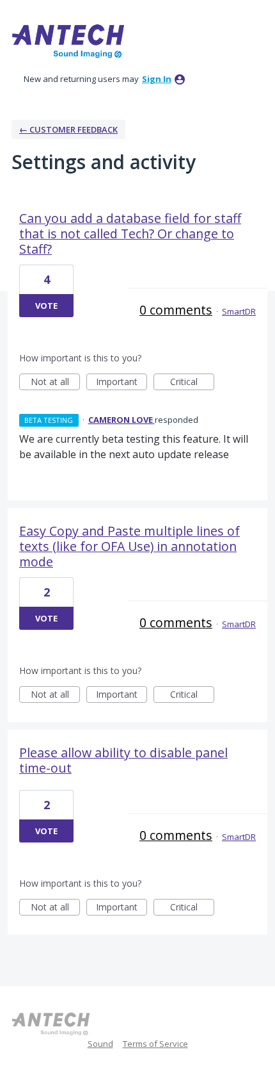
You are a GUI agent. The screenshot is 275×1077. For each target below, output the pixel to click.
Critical (192, 382)
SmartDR (239, 311)
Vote (46, 305)
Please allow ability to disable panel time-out (123, 760)
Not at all (55, 382)
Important (121, 382)
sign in (156, 79)
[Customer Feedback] (69, 41)
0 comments (175, 309)
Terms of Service (155, 1043)
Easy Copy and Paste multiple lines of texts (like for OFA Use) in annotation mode (129, 546)
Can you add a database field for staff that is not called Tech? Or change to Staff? (130, 234)
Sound (100, 1043)
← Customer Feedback (68, 129)
